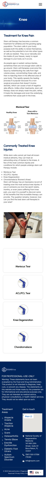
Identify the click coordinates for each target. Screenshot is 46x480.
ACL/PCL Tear (23, 293)
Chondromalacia (23, 347)
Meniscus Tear (22, 266)
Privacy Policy (19, 473)
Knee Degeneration (23, 319)
